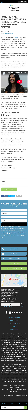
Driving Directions (14, 258)
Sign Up (14, 224)
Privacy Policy (6, 233)
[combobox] (12, 407)
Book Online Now (14, 263)
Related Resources (14, 323)
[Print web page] (17, 196)
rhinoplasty (17, 37)
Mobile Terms (24, 232)
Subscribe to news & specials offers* (12, 226)
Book (18, 403)
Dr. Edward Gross (8, 33)
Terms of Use (11, 301)
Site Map (14, 326)
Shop (25, 403)
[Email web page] (20, 196)
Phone (12, 403)
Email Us (14, 253)
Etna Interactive (23, 395)
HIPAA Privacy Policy (14, 317)
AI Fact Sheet (14, 329)
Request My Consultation (14, 268)
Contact (3, 403)
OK (10, 304)
